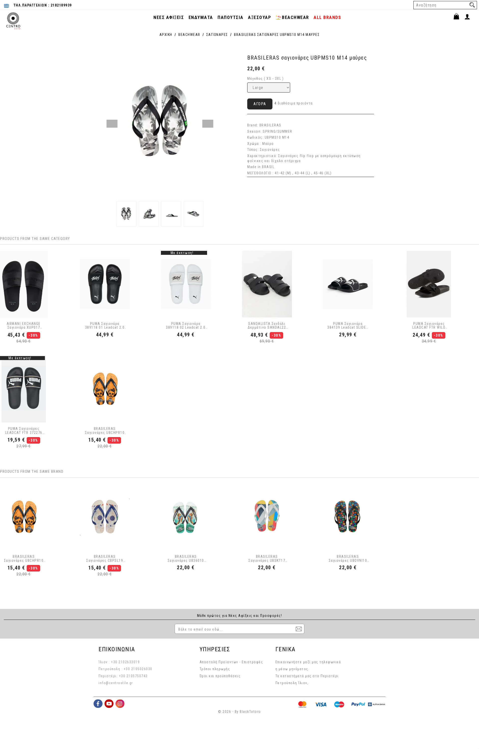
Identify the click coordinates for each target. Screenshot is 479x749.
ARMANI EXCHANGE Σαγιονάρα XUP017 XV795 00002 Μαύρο (24, 326)
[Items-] (458, 17)
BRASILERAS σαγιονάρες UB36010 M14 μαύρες (186, 558)
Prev (112, 124)
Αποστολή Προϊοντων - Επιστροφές (231, 662)
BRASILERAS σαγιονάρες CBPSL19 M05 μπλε (104, 558)
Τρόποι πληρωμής (215, 669)
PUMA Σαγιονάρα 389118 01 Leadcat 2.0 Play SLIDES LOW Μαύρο (105, 326)
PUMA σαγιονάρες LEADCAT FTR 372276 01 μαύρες (23, 431)
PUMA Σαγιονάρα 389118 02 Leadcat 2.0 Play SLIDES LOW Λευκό (186, 326)
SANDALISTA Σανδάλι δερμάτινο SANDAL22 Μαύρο (267, 326)
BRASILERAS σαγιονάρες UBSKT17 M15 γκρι (266, 558)
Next (207, 124)
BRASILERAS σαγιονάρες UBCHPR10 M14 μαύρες (105, 431)
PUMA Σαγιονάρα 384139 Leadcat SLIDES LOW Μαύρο (347, 326)
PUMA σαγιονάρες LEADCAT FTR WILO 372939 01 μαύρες (428, 326)
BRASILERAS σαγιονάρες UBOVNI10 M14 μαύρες (348, 558)
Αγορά (259, 103)
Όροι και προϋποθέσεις (220, 676)
